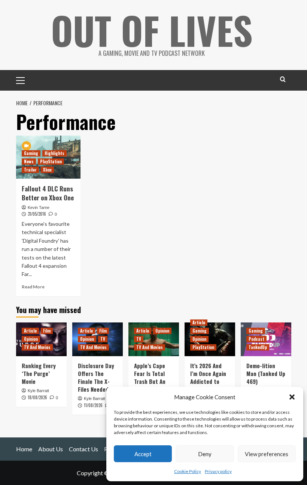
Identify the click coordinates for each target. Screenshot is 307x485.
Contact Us (83, 448)
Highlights (54, 153)
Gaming (31, 153)
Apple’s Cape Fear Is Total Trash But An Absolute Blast (152, 377)
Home (24, 448)
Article (30, 331)
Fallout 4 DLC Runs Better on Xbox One (48, 193)
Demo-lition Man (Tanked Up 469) (265, 373)
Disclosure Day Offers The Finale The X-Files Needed (96, 377)
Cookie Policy (187, 471)
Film (47, 331)
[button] (292, 397)
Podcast (256, 339)
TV (102, 339)
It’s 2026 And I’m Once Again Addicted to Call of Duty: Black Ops (208, 381)
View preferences (266, 454)
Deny (205, 454)
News (29, 161)
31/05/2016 (37, 214)
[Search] (283, 79)
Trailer (30, 170)
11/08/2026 (93, 405)
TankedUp (258, 347)
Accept (143, 454)
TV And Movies (37, 347)
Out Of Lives (152, 30)
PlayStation (51, 161)
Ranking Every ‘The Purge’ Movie (39, 373)
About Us (50, 448)
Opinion (31, 339)
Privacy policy (218, 471)
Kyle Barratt (38, 390)
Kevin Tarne (38, 207)
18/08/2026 (37, 397)
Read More (33, 287)
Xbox (47, 170)
